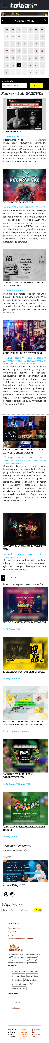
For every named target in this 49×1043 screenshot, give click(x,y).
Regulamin (12, 932)
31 (7, 72)
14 (30, 51)
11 (13, 51)
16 (42, 51)
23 (42, 58)
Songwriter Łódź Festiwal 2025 (22, 353)
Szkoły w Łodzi (32, 976)
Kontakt (11, 935)
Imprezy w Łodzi (18, 976)
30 (42, 65)
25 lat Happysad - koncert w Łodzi (24, 671)
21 (30, 58)
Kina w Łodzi (17, 980)
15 (36, 51)
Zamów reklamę (14, 928)
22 (36, 58)
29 (36, 65)
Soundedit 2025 (12, 131)
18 (13, 58)
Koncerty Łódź (32, 972)
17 (7, 58)
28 (30, 65)
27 (24, 65)
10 (7, 51)
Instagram (16, 1008)
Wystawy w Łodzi (30, 980)
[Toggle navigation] (4, 5)
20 (24, 58)
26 (19, 65)
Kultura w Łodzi (18, 972)
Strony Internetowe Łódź (36, 1034)
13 (24, 51)
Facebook (16, 1002)
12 (19, 51)
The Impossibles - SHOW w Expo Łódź (25, 622)
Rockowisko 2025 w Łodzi (18, 202)
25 (13, 65)
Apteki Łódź (17, 984)
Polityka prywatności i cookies (20, 939)
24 (7, 65)
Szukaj (36, 85)
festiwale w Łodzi (19, 988)
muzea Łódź (28, 984)
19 (19, 58)
